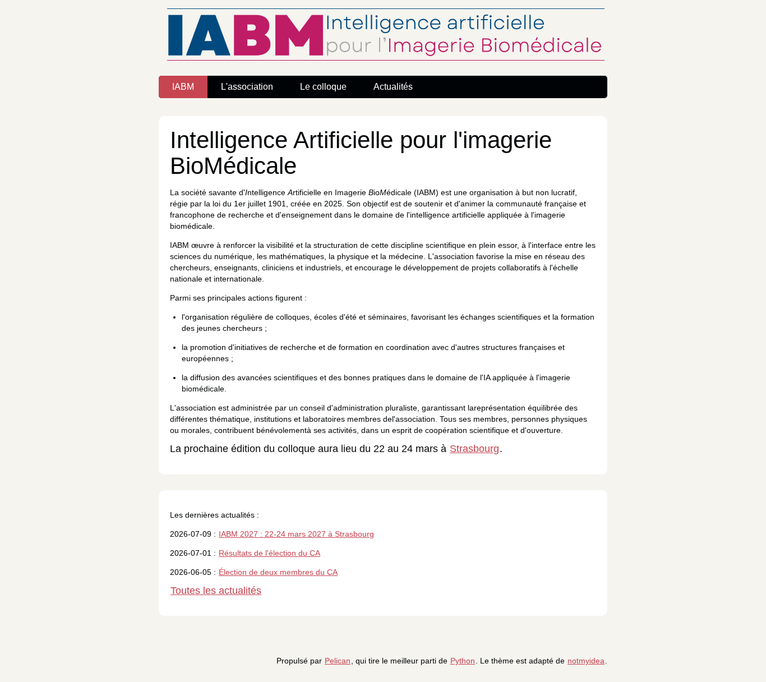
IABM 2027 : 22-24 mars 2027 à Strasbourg (296, 533)
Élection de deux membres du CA (278, 572)
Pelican (337, 660)
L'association (247, 86)
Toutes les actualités (215, 590)
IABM (183, 86)
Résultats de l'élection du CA (269, 553)
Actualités (393, 86)
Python (462, 660)
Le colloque (323, 86)
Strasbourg (474, 448)
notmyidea (586, 660)
